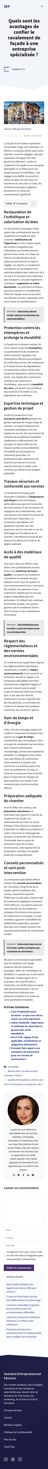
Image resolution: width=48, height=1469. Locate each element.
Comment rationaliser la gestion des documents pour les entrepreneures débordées (22, 1308)
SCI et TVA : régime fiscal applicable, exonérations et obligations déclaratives (26, 1041)
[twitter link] (13, 1459)
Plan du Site (10, 1439)
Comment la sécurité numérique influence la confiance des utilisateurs (23, 1321)
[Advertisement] (34, 69)
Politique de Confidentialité (18, 1432)
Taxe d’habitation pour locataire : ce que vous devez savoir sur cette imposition (27, 1015)
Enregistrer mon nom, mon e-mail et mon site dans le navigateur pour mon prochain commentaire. (25, 1255)
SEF (7, 6)
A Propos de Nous (13, 1410)
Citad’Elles (9, 1446)
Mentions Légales (13, 1424)
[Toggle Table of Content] (32, 203)
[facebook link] (20, 1459)
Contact (8, 1417)
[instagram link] (6, 1459)
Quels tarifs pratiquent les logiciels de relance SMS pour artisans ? (21, 1288)
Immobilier (13, 1066)
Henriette (19, 69)
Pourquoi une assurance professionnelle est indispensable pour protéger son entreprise (23, 1333)
